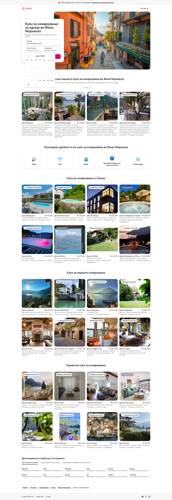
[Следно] (89, 87)
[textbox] (34, 50)
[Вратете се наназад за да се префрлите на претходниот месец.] (28, 56)
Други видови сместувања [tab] (50, 462)
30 (52, 80)
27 (40, 80)
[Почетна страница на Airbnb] (27, 8)
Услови (48, 496)
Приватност (40, 496)
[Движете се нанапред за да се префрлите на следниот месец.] (51, 56)
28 (44, 80)
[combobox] (43, 43)
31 (28, 85)
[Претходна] (82, 87)
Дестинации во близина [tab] (30, 462)
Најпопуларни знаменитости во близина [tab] (76, 462)
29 (48, 80)
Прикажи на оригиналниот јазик (103, 3)
